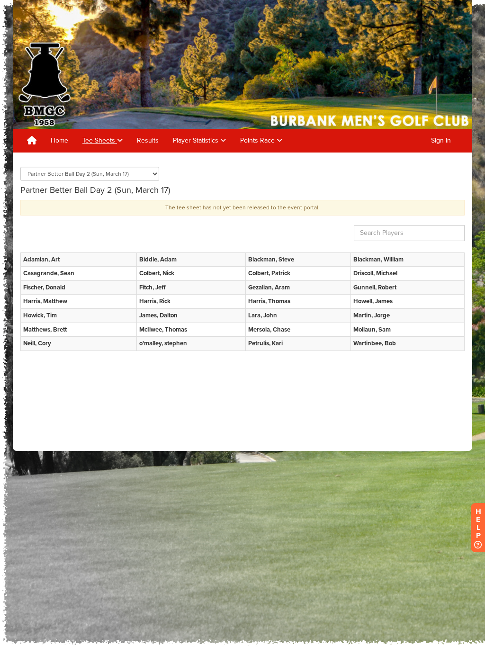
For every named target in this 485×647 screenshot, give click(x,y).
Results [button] (148, 140)
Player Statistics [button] (196, 140)
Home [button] (59, 140)
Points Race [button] (258, 140)
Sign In (441, 140)
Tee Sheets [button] (99, 140)
